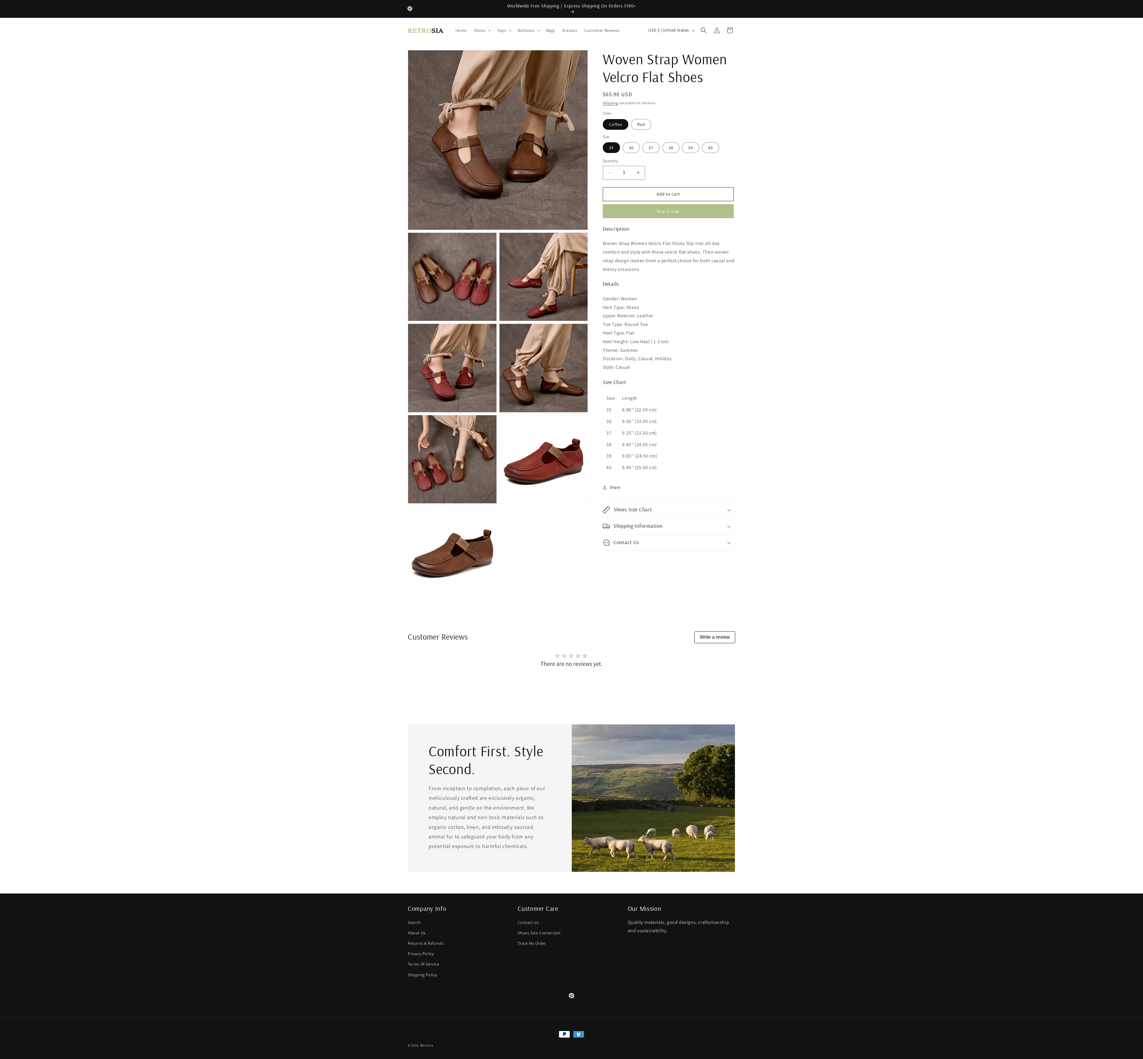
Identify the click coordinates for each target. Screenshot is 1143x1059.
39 (690, 147)
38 (671, 147)
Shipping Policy (422, 974)
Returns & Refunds (426, 943)
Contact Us (528, 922)
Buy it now (668, 211)
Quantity (610, 160)
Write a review (715, 637)
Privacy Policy (421, 953)
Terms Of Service (423, 964)
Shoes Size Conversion (539, 932)
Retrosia (426, 1045)
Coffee (615, 124)
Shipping (610, 103)
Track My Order (532, 943)
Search (414, 922)
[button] (482, 30)
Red (641, 124)
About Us (417, 932)
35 (611, 147)
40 (710, 147)
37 (651, 147)
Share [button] (615, 487)
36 (631, 147)
